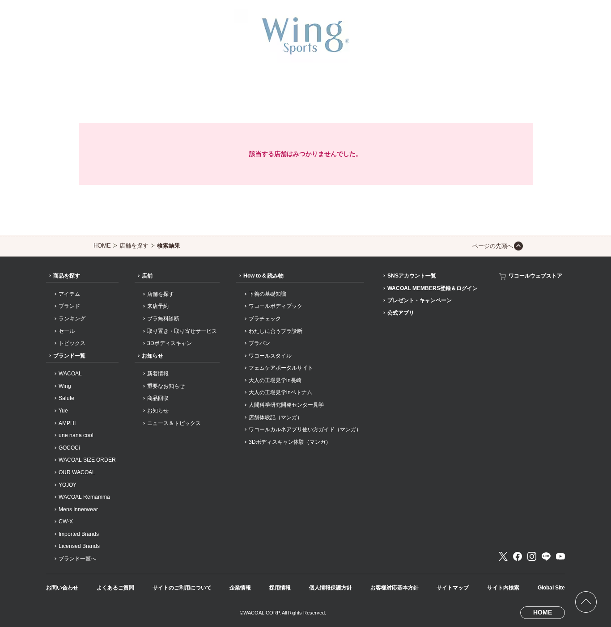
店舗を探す (134, 245)
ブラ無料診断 (163, 319)
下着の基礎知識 (267, 294)
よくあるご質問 (115, 588)
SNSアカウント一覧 (411, 276)
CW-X (66, 521)
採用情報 (280, 588)
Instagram (531, 556)
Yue (63, 411)
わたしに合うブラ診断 (275, 331)
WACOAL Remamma (84, 497)
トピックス (72, 343)
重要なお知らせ (166, 386)
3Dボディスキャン (169, 343)
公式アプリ (400, 313)
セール (67, 331)
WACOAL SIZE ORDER (87, 460)
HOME (102, 245)
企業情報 (240, 588)
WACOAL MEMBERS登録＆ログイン (432, 288)
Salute (66, 398)
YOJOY (67, 485)
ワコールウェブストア (535, 276)
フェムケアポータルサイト (281, 368)
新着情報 (158, 373)
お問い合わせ (62, 588)
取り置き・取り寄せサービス (182, 331)
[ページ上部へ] (586, 602)
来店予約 (158, 306)
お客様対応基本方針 (394, 588)
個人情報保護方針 (330, 588)
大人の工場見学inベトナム (280, 392)
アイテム (69, 294)
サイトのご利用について (182, 588)
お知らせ (152, 356)
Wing (65, 386)
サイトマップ (453, 588)
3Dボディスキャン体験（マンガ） (290, 442)
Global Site (551, 588)
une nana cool (76, 435)
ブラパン (259, 343)
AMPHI (67, 423)
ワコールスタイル (270, 356)
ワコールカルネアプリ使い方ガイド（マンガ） (305, 429)
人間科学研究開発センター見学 (286, 405)
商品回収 (158, 398)
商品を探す (66, 276)
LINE (546, 556)
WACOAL (70, 373)
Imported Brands (79, 534)
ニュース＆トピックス (174, 423)
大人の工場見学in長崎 (275, 380)
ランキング (72, 319)
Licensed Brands (79, 546)
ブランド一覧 (69, 356)
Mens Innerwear (78, 509)
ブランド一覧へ (77, 558)
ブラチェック (265, 319)
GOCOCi (69, 448)
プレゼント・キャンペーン (419, 300)
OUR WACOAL (77, 472)
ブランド (69, 306)
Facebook (517, 556)
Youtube (560, 556)
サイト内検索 (503, 588)
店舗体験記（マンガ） (275, 417)
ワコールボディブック (275, 306)
